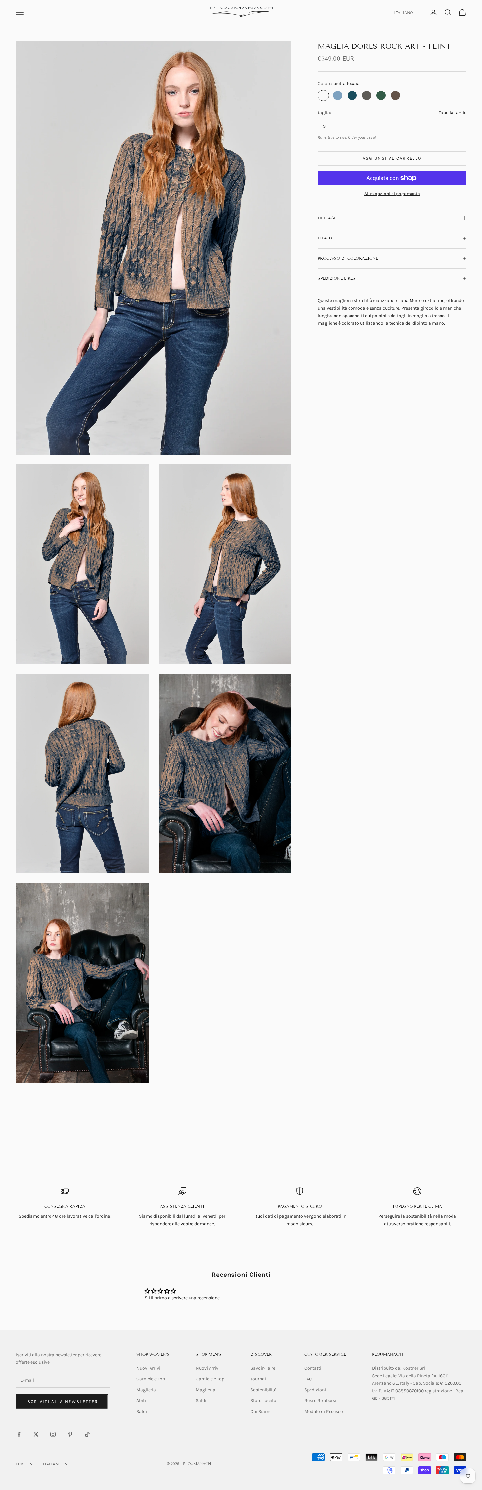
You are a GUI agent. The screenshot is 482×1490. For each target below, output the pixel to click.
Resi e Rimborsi (320, 1400)
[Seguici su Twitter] (36, 1434)
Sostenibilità (264, 1390)
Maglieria (146, 1390)
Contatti (312, 1368)
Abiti (141, 1400)
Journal (258, 1379)
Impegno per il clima (417, 1206)
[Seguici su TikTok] (87, 1434)
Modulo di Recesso (323, 1411)
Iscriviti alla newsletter (61, 1401)
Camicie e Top (150, 1379)
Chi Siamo (261, 1411)
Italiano (403, 12)
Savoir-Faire (263, 1368)
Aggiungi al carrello (392, 158)
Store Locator (264, 1400)
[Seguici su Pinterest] (70, 1434)
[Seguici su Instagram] (53, 1434)
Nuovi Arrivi (148, 1368)
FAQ (308, 1379)
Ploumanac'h (387, 1354)
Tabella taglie (452, 112)
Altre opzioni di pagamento (392, 193)
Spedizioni (315, 1390)
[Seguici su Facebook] (19, 1434)
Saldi (141, 1411)
